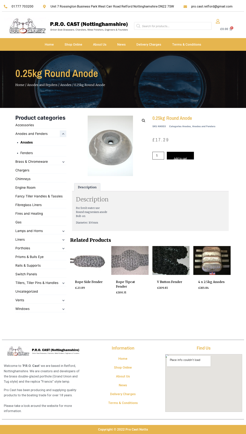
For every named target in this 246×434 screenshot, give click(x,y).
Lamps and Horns (29, 231)
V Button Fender (169, 282)
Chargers (22, 170)
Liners (20, 239)
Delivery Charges (148, 44)
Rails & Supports (28, 265)
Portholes (22, 248)
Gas (18, 222)
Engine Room (25, 187)
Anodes (65, 85)
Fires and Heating (29, 213)
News (121, 44)
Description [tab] (87, 187)
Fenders (26, 153)
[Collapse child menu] (63, 133)
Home (49, 44)
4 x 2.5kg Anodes (211, 282)
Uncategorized (26, 291)
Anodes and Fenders (42, 85)
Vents (19, 300)
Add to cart (180, 157)
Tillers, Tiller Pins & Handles (36, 283)
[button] (143, 120)
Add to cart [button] (85, 299)
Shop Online (73, 44)
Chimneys (23, 179)
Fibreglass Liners (28, 205)
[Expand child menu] (63, 161)
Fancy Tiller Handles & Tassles (39, 196)
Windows (22, 309)
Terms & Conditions (186, 44)
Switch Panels (26, 274)
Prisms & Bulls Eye (29, 257)
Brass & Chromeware (31, 162)
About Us (99, 44)
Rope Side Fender (89, 282)
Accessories (24, 125)
